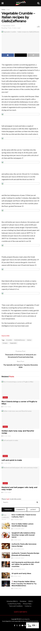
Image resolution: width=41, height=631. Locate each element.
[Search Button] (37, 502)
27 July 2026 (7, 463)
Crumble (9, 340)
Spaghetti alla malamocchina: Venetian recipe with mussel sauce (23, 535)
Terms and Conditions (16, 606)
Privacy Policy (27, 604)
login (7, 499)
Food (8, 9)
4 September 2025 (8, 25)
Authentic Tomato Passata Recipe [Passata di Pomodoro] (25, 554)
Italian (29, 340)
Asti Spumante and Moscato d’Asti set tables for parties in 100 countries (25, 564)
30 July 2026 (7, 406)
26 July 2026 (7, 492)
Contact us (28, 606)
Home (3, 9)
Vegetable (13, 343)
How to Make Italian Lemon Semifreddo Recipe (22, 525)
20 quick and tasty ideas (21, 573)
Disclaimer (23, 601)
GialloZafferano (19, 340)
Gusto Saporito (25, 619)
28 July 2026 (7, 436)
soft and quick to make (12, 460)
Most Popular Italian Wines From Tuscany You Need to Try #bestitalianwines (24, 584)
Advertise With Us (12, 601)
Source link (5, 336)
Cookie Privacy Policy (14, 604)
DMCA (30, 601)
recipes (5, 343)
